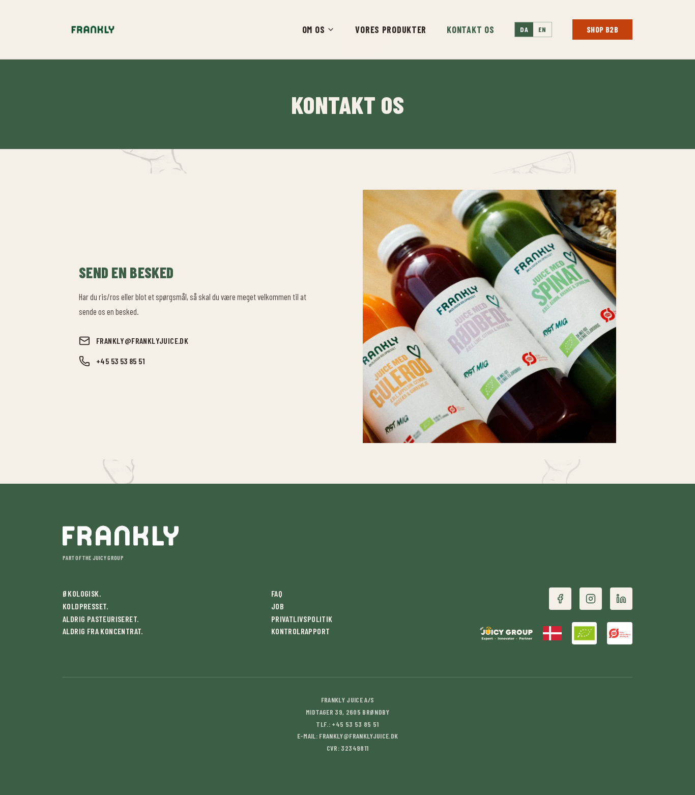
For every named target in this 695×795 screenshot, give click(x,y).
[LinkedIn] (621, 598)
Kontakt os (470, 29)
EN (542, 29)
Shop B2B (602, 29)
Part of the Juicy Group (93, 557)
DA (524, 29)
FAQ (276, 593)
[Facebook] (560, 598)
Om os (313, 29)
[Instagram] (591, 598)
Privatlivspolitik (302, 619)
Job (277, 606)
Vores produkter (390, 29)
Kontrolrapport (300, 631)
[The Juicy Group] (506, 633)
